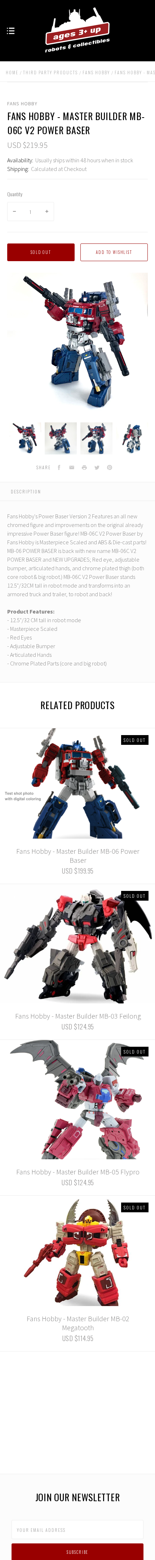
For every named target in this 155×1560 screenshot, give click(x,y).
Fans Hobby (22, 103)
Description (26, 491)
